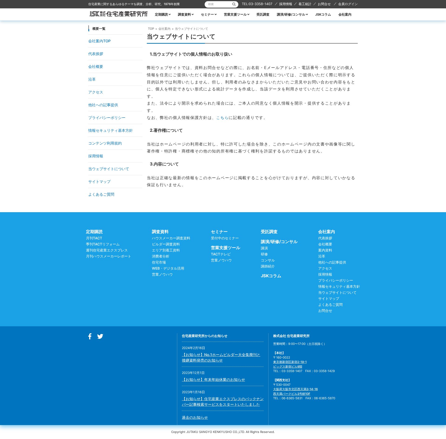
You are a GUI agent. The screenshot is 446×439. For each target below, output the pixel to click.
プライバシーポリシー (106, 117)
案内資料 (325, 250)
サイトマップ (99, 181)
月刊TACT (94, 238)
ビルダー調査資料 (166, 244)
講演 (264, 248)
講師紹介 (268, 266)
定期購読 (161, 14)
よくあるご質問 (101, 194)
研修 (264, 254)
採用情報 (285, 4)
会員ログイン (348, 4)
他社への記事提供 (103, 104)
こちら (222, 117)
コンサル (268, 260)
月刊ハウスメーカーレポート (108, 256)
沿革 (92, 79)
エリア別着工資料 (166, 250)
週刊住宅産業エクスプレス (107, 250)
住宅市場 (159, 262)
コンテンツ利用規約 (105, 143)
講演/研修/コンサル (291, 14)
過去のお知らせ (195, 417)
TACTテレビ (221, 254)
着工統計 (305, 4)
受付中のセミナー (225, 238)
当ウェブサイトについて (108, 168)
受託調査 (262, 14)
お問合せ (324, 4)
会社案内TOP (99, 41)
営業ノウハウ (162, 274)
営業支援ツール (235, 14)
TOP (151, 28)
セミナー (207, 14)
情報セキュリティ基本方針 (110, 130)
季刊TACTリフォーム (103, 244)
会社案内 (344, 14)
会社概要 (95, 66)
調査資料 (184, 14)
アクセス (95, 92)
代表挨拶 (95, 53)
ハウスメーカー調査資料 (171, 238)
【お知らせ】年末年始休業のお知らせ (213, 379)
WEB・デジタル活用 (168, 268)
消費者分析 (160, 256)
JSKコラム (323, 14)
